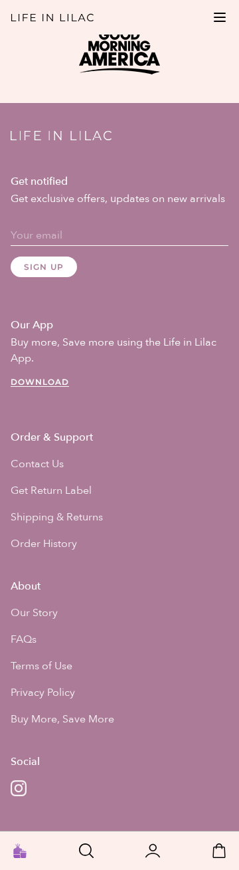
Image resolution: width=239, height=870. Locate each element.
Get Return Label (51, 490)
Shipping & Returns (57, 517)
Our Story (34, 612)
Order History (44, 543)
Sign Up (44, 267)
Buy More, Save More (62, 719)
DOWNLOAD (40, 382)
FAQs (24, 639)
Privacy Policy (43, 692)
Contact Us (37, 464)
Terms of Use (41, 666)
